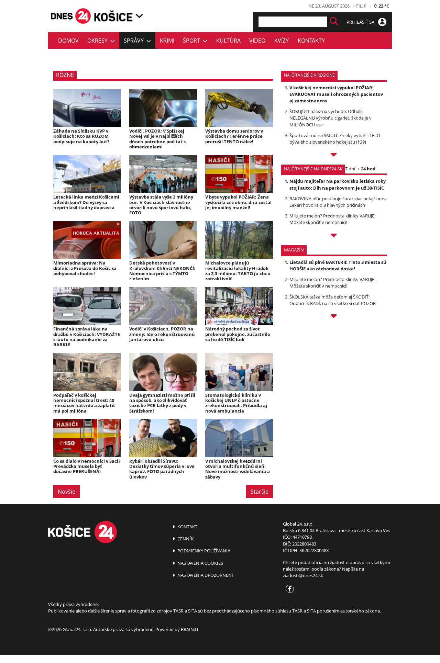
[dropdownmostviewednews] (334, 155)
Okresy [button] (98, 40)
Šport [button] (193, 40)
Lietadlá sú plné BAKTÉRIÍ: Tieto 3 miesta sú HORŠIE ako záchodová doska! (337, 265)
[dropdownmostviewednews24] (334, 236)
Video (257, 40)
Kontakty (311, 40)
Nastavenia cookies (199, 563)
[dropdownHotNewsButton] (334, 317)
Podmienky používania (203, 551)
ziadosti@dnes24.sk (303, 575)
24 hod (368, 169)
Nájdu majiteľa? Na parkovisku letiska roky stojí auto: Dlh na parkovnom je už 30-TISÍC (337, 184)
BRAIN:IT (190, 629)
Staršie (259, 491)
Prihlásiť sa (360, 22)
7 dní (350, 169)
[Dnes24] (113, 15)
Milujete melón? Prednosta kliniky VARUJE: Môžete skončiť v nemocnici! (332, 219)
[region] (139, 16)
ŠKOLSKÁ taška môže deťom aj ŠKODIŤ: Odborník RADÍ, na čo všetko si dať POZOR (332, 300)
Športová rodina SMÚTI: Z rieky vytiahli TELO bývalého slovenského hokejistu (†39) (334, 138)
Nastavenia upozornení (204, 575)
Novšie (66, 491)
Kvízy (281, 40)
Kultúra (228, 40)
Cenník (185, 539)
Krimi (167, 40)
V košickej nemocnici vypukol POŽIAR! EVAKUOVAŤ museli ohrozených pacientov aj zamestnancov (336, 94)
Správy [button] (135, 40)
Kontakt (186, 527)
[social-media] (288, 589)
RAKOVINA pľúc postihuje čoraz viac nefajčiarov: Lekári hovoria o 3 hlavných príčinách (338, 201)
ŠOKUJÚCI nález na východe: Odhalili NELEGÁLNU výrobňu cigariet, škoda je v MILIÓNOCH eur (330, 117)
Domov (68, 40)
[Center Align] (334, 21)
